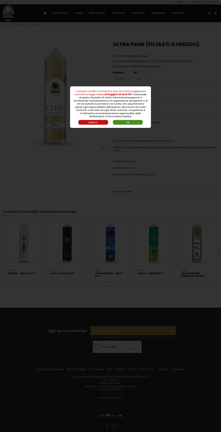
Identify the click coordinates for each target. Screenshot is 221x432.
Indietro (93, 122)
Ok (127, 122)
